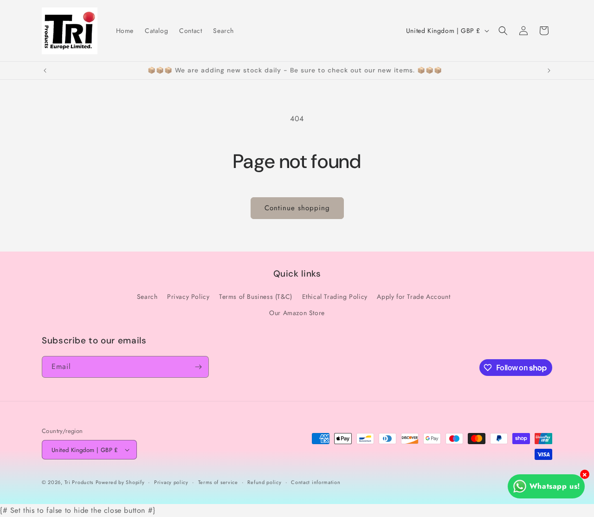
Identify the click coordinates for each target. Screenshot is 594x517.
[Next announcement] (549, 70)
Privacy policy (171, 482)
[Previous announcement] (45, 70)
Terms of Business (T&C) (255, 296)
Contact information (315, 482)
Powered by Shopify (120, 482)
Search (147, 296)
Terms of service (218, 482)
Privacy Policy (188, 296)
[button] (503, 30)
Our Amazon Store (297, 312)
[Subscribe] (198, 367)
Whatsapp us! (554, 486)
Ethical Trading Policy (335, 296)
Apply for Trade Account (413, 296)
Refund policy (264, 482)
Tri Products (79, 482)
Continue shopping (297, 208)
